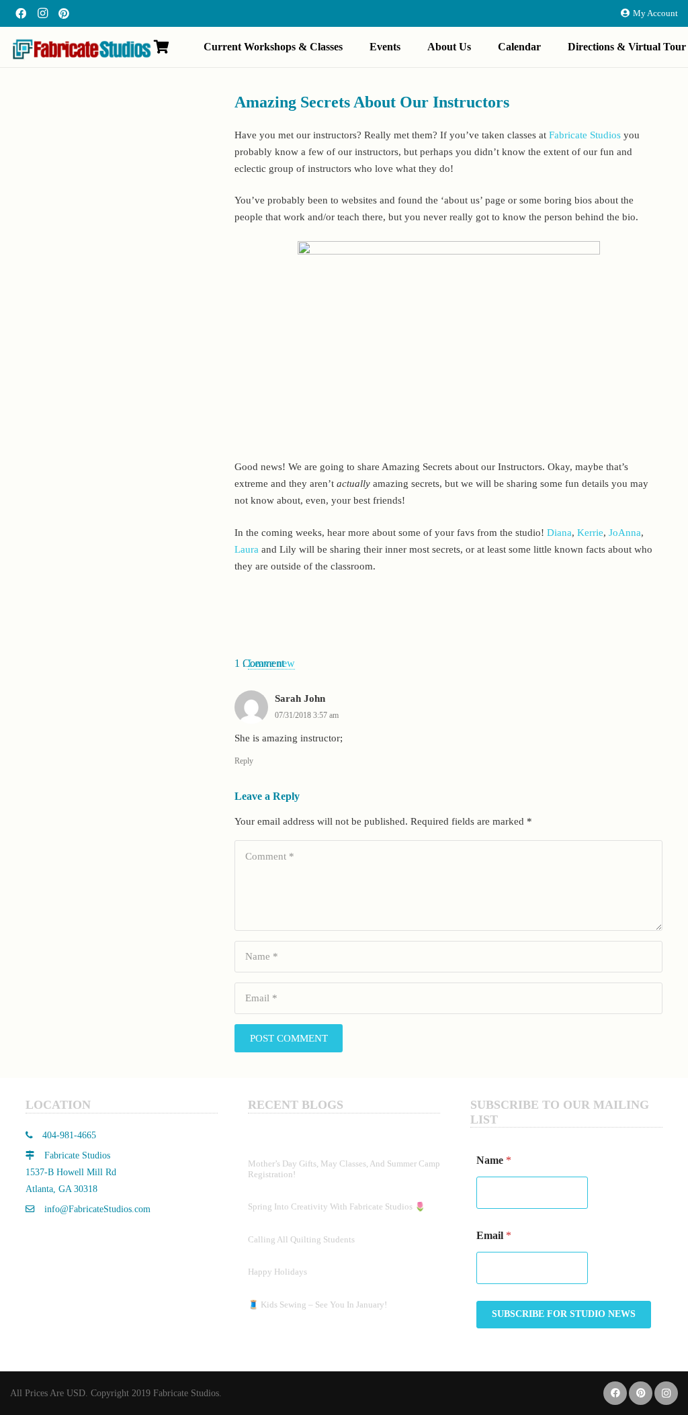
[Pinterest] (64, 13)
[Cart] (161, 47)
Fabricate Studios (585, 135)
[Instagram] (42, 13)
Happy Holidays (277, 1272)
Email (493, 1235)
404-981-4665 (68, 1135)
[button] (352, 47)
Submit (563, 1314)
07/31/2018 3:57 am (307, 715)
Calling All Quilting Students (301, 1239)
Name (493, 1160)
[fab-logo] (81, 48)
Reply (243, 761)
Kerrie (590, 532)
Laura (246, 549)
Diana (559, 532)
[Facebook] (21, 13)
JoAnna (625, 532)
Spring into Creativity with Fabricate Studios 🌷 (336, 1206)
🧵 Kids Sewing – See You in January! (317, 1304)
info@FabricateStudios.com (97, 1209)
